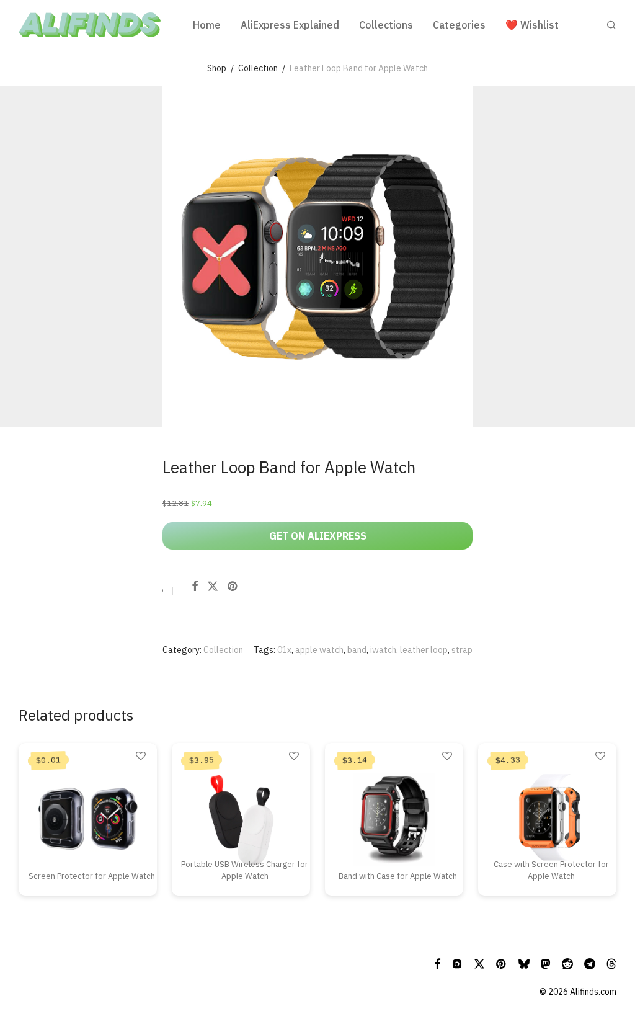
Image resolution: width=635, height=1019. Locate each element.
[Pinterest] (501, 963)
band (356, 650)
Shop (216, 68)
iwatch (383, 650)
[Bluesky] (524, 963)
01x (284, 650)
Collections (386, 25)
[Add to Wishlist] (163, 592)
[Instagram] (457, 963)
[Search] (611, 25)
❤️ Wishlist (532, 25)
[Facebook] (437, 963)
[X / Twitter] (479, 963)
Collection (258, 68)
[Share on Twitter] (212, 587)
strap (462, 650)
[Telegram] (589, 963)
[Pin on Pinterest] (233, 587)
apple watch (319, 650)
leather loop (424, 650)
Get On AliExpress (317, 536)
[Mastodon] (546, 963)
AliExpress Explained (290, 25)
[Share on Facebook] (195, 587)
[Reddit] (567, 963)
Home (207, 25)
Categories (459, 25)
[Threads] (611, 963)
